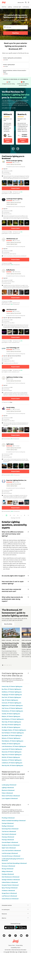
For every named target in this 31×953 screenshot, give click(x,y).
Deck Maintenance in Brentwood (10, 877)
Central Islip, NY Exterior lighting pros (12, 686)
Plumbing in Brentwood (8, 818)
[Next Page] (28, 515)
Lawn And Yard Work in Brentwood (11, 850)
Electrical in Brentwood (8, 790)
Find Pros (15, 33)
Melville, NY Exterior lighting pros (11, 757)
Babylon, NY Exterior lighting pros (11, 716)
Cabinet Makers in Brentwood (10, 882)
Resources (4, 914)
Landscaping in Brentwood (9, 785)
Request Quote (15, 188)
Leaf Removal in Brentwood (9, 896)
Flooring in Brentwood (8, 839)
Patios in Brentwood (7, 793)
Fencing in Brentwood (7, 823)
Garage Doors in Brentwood (9, 893)
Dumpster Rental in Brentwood (10, 885)
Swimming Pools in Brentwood (10, 829)
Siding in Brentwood (7, 871)
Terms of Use (11, 945)
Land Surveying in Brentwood (10, 853)
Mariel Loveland (6, 640)
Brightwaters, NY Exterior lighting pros (12, 705)
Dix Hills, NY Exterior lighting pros (11, 727)
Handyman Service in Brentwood (10, 845)
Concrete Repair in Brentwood (10, 842)
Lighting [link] (10, 6)
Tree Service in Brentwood (9, 831)
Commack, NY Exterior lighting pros (11, 703)
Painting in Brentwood (8, 874)
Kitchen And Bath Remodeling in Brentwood (13, 820)
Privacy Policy (19, 945)
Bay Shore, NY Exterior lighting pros (11, 689)
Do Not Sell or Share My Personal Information (15, 949)
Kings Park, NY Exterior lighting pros (12, 754)
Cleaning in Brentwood (8, 837)
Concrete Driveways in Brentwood (11, 856)
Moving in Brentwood (7, 869)
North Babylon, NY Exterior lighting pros (13, 719)
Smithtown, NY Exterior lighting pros (12, 692)
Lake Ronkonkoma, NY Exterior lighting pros (14, 746)
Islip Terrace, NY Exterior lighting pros (12, 708)
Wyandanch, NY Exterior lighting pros (12, 735)
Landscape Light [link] (17, 6)
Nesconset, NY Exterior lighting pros (11, 752)
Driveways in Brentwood (8, 866)
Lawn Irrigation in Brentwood (10, 798)
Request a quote (8, 140)
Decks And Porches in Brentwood (11, 796)
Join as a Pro (21, 2)
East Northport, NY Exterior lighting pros (13, 733)
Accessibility (15, 947)
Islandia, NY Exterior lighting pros (11, 713)
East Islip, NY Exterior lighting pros (11, 724)
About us (4, 918)
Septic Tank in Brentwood (9, 848)
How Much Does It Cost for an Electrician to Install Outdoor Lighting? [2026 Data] (10, 646)
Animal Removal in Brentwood (10, 898)
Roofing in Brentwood (7, 826)
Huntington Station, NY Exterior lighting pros (14, 730)
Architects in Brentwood (8, 890)
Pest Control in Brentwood (9, 834)
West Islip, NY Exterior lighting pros (11, 722)
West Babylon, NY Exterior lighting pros (12, 741)
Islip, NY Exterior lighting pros (10, 700)
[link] (5, 135)
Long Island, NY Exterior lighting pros (12, 749)
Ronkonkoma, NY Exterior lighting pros (12, 711)
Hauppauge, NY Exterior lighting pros (12, 694)
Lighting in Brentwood (8, 787)
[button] (4, 182)
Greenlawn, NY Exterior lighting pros (12, 760)
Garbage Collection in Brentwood (11, 879)
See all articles (8, 624)
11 (24, 515)
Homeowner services (7, 905)
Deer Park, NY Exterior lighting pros (11, 697)
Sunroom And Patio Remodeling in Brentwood (14, 863)
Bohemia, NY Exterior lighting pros (11, 738)
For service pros (5, 909)
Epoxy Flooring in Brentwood (9, 888)
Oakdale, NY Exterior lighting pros (11, 743)
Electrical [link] (4, 6)
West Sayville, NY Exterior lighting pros (12, 765)
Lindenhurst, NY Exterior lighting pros (12, 763)
